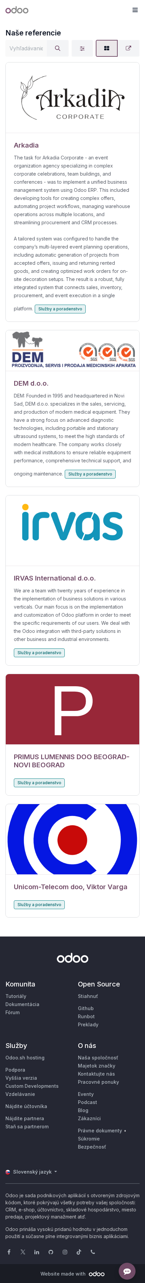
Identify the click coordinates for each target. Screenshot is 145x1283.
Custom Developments (32, 1086)
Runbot (86, 1016)
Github (86, 1008)
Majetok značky (96, 1066)
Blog (83, 1110)
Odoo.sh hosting (25, 1057)
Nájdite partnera (24, 1118)
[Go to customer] (72, 97)
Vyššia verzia (21, 1078)
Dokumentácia (22, 1004)
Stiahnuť (88, 996)
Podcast (87, 1102)
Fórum (12, 1012)
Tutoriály (15, 996)
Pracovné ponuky (98, 1082)
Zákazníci (89, 1118)
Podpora (15, 1070)
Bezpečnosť (92, 1147)
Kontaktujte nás (96, 1074)
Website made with (63, 1274)
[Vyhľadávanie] (58, 48)
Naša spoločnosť (98, 1057)
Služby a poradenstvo (60, 308)
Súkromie (89, 1138)
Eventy (86, 1094)
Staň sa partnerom (27, 1126)
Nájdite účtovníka (26, 1106)
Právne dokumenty (100, 1130)
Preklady (88, 1024)
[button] (135, 10)
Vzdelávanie (20, 1094)
